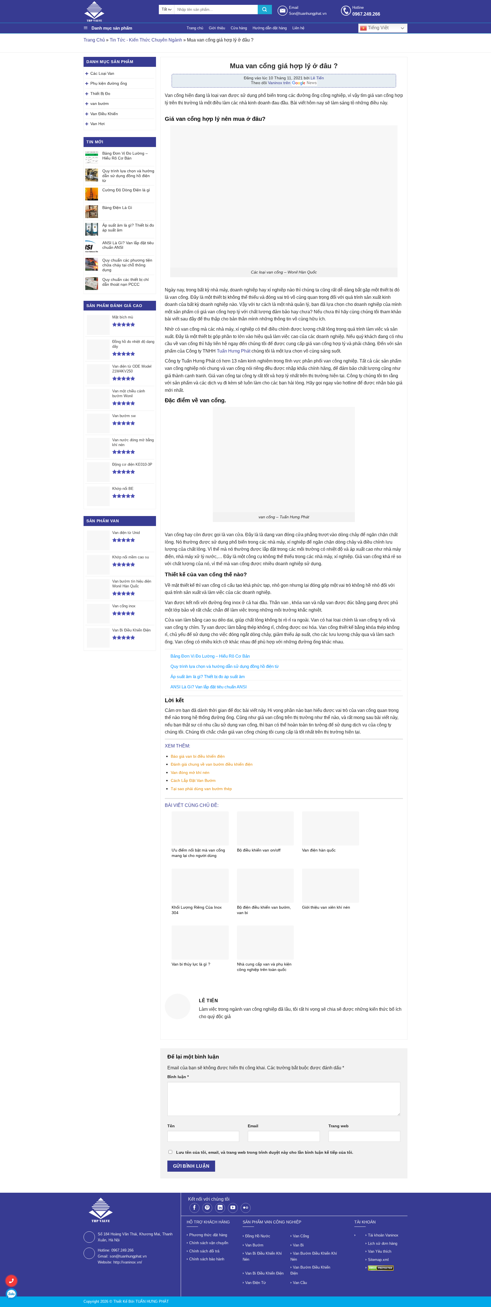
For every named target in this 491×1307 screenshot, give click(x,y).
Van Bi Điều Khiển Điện (264, 1273)
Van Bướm (254, 1245)
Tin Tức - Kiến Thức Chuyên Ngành (146, 40)
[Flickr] (246, 1208)
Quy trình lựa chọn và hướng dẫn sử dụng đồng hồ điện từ (128, 176)
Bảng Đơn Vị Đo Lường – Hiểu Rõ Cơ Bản (125, 155)
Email (253, 1126)
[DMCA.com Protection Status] (381, 1267)
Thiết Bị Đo (100, 93)
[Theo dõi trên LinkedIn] (220, 1208)
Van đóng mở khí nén (190, 772)
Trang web (338, 1126)
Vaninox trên (280, 82)
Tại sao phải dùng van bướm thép (201, 788)
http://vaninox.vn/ (127, 1262)
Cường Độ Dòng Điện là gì (126, 190)
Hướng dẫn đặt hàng (270, 28)
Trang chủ (195, 28)
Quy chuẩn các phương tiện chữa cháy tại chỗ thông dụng (127, 265)
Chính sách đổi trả (204, 1251)
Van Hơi (97, 123)
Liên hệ (298, 28)
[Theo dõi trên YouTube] (233, 1208)
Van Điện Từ (255, 1283)
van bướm (99, 103)
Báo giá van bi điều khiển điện (198, 756)
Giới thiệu (217, 28)
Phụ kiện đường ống (108, 83)
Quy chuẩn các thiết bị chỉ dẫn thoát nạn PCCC (125, 282)
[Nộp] (265, 9)
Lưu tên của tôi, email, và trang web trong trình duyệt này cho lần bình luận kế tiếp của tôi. (264, 1152)
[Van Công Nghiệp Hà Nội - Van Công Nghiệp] (118, 11)
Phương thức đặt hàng (208, 1235)
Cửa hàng (239, 28)
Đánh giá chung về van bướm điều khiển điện (212, 764)
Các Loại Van (102, 73)
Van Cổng (301, 1236)
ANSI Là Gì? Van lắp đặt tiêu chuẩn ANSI (128, 245)
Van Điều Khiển (104, 113)
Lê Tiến (317, 78)
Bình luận (178, 1076)
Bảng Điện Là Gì (117, 207)
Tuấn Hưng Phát (233, 351)
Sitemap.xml (378, 1260)
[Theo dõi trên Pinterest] (207, 1208)
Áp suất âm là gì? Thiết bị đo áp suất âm (128, 227)
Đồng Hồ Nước (257, 1236)
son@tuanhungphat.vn (128, 1256)
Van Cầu (300, 1283)
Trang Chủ (94, 40)
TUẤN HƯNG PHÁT (152, 1301)
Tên (171, 1126)
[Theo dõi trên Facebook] (194, 1208)
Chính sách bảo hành (206, 1259)
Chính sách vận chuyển (208, 1243)
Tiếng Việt (377, 27)
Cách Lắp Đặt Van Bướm (193, 780)
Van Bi (298, 1245)
